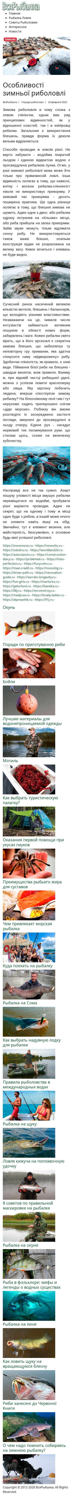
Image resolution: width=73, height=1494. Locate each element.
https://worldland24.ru (46, 550)
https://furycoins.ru (38, 563)
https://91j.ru (44, 600)
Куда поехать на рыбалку (28, 965)
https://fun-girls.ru (16, 582)
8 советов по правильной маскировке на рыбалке (28, 1205)
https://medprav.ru (16, 595)
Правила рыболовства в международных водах (26, 1084)
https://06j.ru (12, 591)
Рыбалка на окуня (20, 1245)
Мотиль (10, 760)
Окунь (9, 607)
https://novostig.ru (49, 568)
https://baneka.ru (45, 586)
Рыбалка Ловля (20, 18)
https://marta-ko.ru (45, 582)
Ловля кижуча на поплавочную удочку (33, 1163)
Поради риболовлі (33, 102)
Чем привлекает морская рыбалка (27, 926)
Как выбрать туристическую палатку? (30, 800)
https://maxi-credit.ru (18, 568)
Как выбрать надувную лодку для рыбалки (32, 1042)
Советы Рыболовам (23, 22)
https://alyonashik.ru (17, 600)
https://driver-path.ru (18, 573)
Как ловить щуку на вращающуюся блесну (25, 1364)
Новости (15, 31)
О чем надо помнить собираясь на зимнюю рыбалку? (34, 1448)
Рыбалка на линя (19, 1324)
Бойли (9, 681)
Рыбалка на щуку (20, 1124)
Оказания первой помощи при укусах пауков (33, 842)
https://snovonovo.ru (18, 545)
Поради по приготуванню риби (34, 644)
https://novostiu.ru (48, 545)
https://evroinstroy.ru (39, 591)
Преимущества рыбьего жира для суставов (32, 884)
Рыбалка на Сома (20, 1003)
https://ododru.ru (15, 550)
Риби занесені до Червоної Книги (30, 1406)
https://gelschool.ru (17, 586)
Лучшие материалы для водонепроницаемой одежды (32, 721)
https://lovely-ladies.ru (48, 595)
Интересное (18, 27)
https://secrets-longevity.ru (36, 577)
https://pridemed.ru (30, 559)
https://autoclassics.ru (18, 554)
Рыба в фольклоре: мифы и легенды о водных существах (31, 1284)
